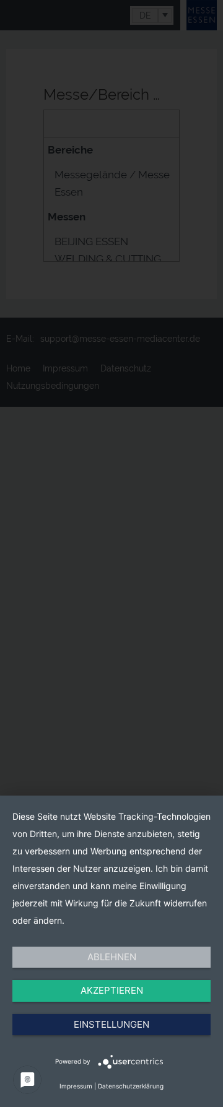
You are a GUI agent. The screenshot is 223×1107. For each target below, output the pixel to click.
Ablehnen (111, 957)
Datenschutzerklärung (131, 1086)
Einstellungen (111, 1024)
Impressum (75, 1086)
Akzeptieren (112, 990)
